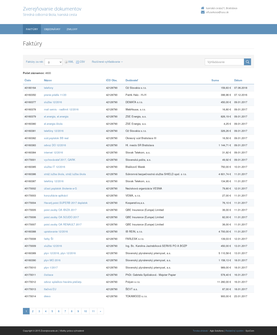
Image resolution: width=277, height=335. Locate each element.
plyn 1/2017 (51, 267)
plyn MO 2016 (52, 260)
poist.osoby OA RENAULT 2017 (63, 224)
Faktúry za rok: (35, 61)
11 (93, 311)
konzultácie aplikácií (56, 195)
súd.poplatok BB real (56, 138)
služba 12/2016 (53, 102)
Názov (48, 80)
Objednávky (52, 29)
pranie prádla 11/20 (55, 95)
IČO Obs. (111, 80)
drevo (47, 296)
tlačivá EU (50, 289)
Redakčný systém (234, 330)
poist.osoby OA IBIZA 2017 (60, 210)
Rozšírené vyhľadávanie (106, 61)
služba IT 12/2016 (54, 167)
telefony (48, 88)
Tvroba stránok (200, 330)
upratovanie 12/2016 (56, 231)
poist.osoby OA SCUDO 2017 (61, 217)
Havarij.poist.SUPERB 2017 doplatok (66, 203)
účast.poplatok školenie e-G (60, 188)
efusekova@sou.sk (217, 12)
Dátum (238, 80)
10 (85, 311)
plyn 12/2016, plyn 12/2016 (60, 253)
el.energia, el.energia (56, 116)
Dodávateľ (132, 80)
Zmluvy (72, 29)
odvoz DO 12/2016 (55, 145)
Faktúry (32, 29)
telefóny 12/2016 (53, 131)
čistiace (48, 275)
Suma (215, 80)
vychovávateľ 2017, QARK (59, 160)
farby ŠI (48, 239)
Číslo (28, 80)
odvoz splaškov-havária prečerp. (63, 282)
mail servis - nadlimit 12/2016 (61, 109)
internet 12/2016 (53, 152)
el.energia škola (53, 124)
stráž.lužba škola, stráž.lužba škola (65, 174)
